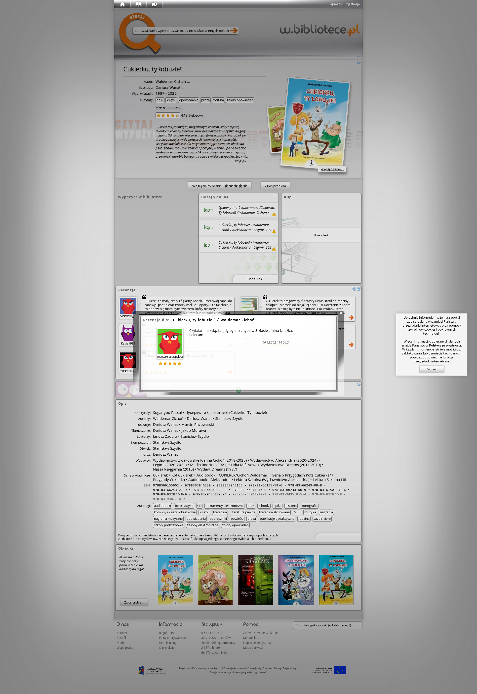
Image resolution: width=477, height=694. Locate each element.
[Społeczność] (154, 4)
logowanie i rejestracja (345, 4)
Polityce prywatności (445, 345)
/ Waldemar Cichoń (214, 319)
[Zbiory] (138, 4)
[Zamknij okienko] (341, 313)
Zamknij (431, 369)
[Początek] (122, 4)
